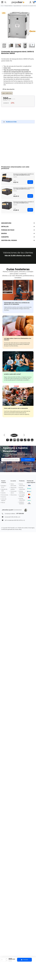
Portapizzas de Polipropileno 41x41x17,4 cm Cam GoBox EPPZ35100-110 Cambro (23, 174)
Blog (20, 529)
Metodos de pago (4, 490)
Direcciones (14, 494)
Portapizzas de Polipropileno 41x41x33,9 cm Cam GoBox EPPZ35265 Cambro (23, 202)
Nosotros (3, 496)
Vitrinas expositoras (22, 492)
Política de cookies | (23, 527)
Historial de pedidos (13, 488)
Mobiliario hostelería (21, 503)
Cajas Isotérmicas (7, 93)
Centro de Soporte (3, 499)
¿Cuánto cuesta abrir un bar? (12, 374)
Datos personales (13, 484)
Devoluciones (4, 494)
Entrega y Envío (3, 486)
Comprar (25, 959)
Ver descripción (9, 89)
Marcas (3, 502)
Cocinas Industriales (22, 499)
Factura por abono (13, 492)
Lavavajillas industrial (22, 495)
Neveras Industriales (22, 488)
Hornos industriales (22, 484)
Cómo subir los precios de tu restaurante (16, 408)
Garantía (3, 492)
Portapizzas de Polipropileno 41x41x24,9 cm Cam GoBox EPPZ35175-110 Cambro (23, 188)
